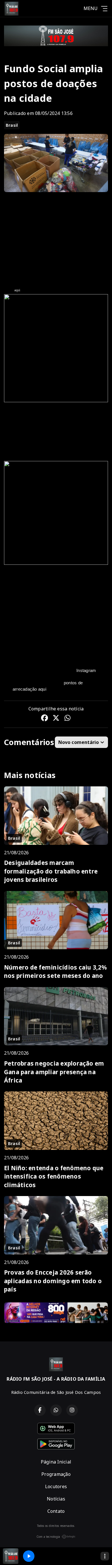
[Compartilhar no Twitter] (56, 718)
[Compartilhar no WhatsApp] (67, 718)
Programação (56, 1474)
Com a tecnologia (48, 1537)
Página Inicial (56, 1462)
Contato (56, 1511)
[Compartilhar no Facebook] (44, 718)
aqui (17, 290)
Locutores (56, 1486)
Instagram (86, 670)
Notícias (56, 1499)
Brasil (12, 125)
